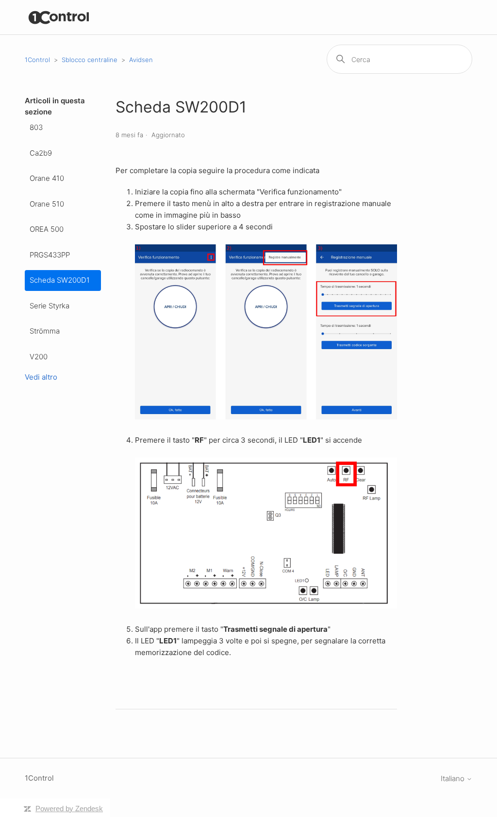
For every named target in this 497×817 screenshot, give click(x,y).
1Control (37, 60)
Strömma (45, 331)
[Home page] (59, 17)
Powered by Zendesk (69, 808)
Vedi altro (41, 377)
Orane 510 (47, 203)
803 (36, 127)
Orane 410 (47, 178)
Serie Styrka (49, 305)
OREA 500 (47, 229)
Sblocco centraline (89, 60)
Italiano (453, 778)
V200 (39, 356)
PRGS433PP (50, 254)
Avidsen (141, 60)
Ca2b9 (41, 153)
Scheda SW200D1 (60, 280)
